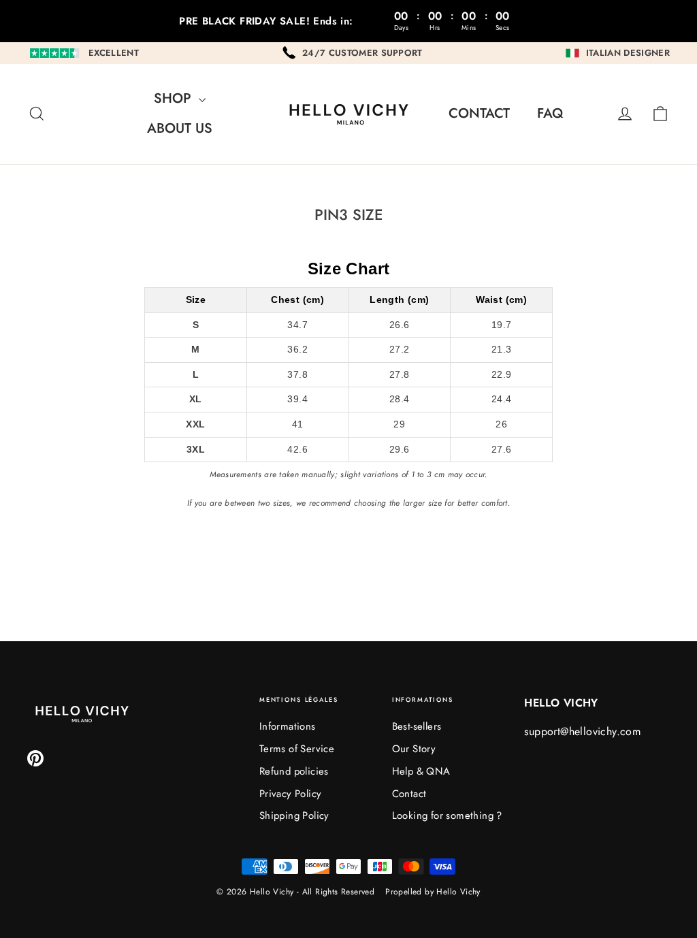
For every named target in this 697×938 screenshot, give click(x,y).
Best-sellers (417, 726)
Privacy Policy (290, 793)
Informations (287, 726)
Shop (174, 98)
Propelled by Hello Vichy (433, 892)
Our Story (414, 748)
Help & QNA (421, 771)
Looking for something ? (447, 815)
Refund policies (294, 771)
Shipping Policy (294, 815)
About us (179, 128)
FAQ (550, 113)
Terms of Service (296, 748)
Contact (479, 113)
